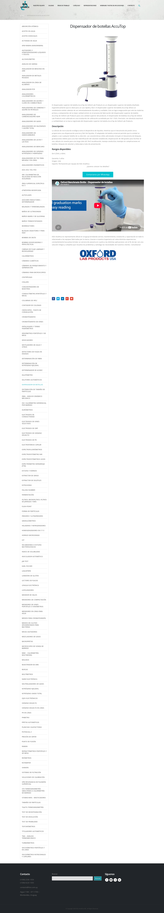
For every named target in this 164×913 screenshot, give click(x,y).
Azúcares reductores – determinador (31, 201)
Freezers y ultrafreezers (32, 516)
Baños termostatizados (32, 221)
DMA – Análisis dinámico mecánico (32, 397)
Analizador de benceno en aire (33, 70)
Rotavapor (26, 763)
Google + (67, 298)
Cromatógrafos (29, 317)
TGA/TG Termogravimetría (33, 807)
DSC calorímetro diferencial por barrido (34, 404)
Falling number (28, 490)
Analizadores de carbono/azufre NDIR (31, 115)
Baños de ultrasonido (31, 211)
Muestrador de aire (30, 665)
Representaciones (90, 5)
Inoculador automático (32, 556)
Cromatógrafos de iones (32, 322)
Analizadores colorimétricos (28, 95)
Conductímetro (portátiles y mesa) (34, 295)
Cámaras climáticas (30, 261)
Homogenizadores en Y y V (33, 530)
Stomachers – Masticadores (34, 798)
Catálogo (76, 5)
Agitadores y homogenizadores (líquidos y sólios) (34, 52)
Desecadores (27, 340)
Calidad (51, 5)
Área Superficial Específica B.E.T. (33, 184)
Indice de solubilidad (31, 552)
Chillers (25, 282)
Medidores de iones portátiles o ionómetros (32, 605)
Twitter (58, 298)
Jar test (25, 561)
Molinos (25, 660)
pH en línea (26, 713)
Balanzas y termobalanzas (33, 207)
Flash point (27, 506)
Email (71, 298)
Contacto (131, 5)
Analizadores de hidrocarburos (29, 134)
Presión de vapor (29, 737)
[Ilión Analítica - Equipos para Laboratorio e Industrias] (24, 5)
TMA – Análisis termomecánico (29, 837)
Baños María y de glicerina (33, 216)
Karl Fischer (27, 566)
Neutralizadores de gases (33, 684)
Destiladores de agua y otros (32, 346)
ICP (23, 540)
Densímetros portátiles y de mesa (34, 334)
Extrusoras (27, 485)
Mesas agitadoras (29, 632)
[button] (139, 5)
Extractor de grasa (30, 475)
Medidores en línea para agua (32, 612)
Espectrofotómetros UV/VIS (33, 459)
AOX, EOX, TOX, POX (29, 170)
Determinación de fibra (32, 358)
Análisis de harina (29, 64)
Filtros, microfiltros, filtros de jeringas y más (34, 501)
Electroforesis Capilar (31, 445)
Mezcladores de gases (31, 637)
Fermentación (28, 495)
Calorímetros (28, 256)
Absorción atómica (30, 26)
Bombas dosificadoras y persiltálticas (32, 243)
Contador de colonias (31, 305)
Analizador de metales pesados (31, 77)
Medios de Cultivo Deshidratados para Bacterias (30, 625)
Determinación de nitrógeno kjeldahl (30, 364)
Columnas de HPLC (29, 300)
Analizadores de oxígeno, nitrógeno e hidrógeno (33, 152)
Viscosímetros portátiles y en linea (33, 849)
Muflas (25, 669)
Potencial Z (27, 732)
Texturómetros (28, 826)
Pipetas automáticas (30, 722)
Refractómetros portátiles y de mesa (34, 752)
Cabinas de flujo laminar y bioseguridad (33, 250)
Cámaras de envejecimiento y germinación (34, 267)
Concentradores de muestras (30, 288)
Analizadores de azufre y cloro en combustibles (32, 102)
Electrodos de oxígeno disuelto (32, 434)
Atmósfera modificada (31, 190)
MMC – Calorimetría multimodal (30, 654)
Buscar (55, 874)
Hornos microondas (31, 535)
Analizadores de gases (31, 121)
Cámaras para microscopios (34, 272)
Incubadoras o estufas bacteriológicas (32, 546)
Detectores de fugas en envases (32, 353)
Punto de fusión (29, 741)
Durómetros (27, 410)
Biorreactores (28, 226)
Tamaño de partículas (31, 802)
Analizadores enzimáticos (33, 165)
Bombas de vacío (29, 237)
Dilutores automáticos (32, 380)
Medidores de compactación (34, 600)
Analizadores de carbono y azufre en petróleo (33, 109)
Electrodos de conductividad (28, 416)
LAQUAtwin (26, 571)
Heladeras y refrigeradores (34, 526)
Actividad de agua (29, 41)
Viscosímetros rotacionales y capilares (34, 855)
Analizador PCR (28, 89)
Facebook (53, 298)
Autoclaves (27, 195)
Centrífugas (27, 277)
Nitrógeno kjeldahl (30, 689)
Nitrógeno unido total (32, 693)
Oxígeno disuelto (29, 703)
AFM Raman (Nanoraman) (32, 45)
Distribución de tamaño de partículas (33, 390)
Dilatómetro (27, 375)
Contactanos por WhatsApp (98, 174)
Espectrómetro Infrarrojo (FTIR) (33, 465)
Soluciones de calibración (33, 777)
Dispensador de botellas (32, 385)
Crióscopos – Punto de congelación (31, 311)
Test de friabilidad (29, 822)
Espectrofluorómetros (32, 449)
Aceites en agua (28, 31)
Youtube (111, 880)
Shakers (25, 767)
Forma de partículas (30, 511)
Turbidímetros (28, 843)
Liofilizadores (28, 590)
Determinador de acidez (32, 370)
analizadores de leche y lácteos (32, 141)
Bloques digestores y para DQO (33, 232)
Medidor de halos (29, 595)
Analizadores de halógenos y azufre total (34, 127)
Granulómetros (29, 521)
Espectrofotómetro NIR (32, 454)
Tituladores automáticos (33, 831)
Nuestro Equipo (39, 5)
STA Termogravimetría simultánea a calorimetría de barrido (33, 791)
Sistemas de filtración (31, 772)
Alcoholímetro (28, 59)
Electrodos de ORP (30, 428)
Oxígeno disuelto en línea (33, 708)
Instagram (115, 880)
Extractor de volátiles (31, 480)
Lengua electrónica (30, 585)
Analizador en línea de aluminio (31, 83)
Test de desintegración (32, 812)
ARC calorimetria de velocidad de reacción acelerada (31, 177)
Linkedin (119, 880)
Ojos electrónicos (30, 698)
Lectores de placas (30, 580)
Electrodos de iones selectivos (30, 422)
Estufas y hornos (29, 471)
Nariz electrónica (29, 679)
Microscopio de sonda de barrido (33, 647)
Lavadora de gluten (30, 576)
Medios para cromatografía (34, 618)
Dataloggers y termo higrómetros (31, 327)
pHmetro (25, 717)
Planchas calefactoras (32, 727)
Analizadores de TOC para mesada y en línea (33, 159)
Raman (25, 746)
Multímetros (27, 674)
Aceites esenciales (29, 36)
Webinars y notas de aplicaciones (112, 5)
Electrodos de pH (29, 440)
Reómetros (26, 758)
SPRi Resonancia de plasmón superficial (34, 783)
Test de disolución (30, 817)
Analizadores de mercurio (33, 146)
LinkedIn (62, 298)
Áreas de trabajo (63, 5)
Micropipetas (27, 641)
